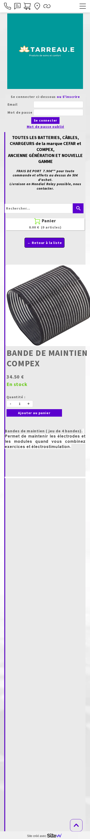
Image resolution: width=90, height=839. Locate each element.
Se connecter (45, 120)
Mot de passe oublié (45, 126)
